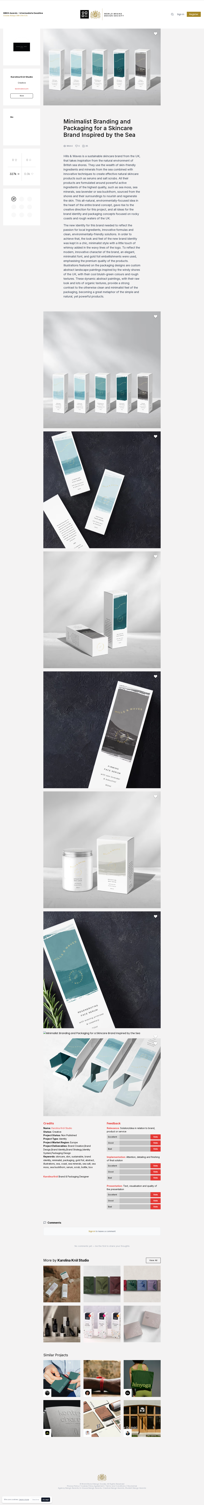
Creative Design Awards (113, 1488)
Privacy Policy (73, 1486)
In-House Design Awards (91, 1488)
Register (193, 14)
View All (153, 1260)
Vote (155, 1137)
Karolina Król (50, 1176)
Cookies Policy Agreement (92, 1486)
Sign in (180, 14)
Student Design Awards (135, 1488)
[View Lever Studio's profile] (128, 1393)
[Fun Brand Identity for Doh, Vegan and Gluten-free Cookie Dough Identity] (102, 1324)
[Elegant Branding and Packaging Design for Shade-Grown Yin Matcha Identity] (102, 1284)
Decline (35, 1499)
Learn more (24, 1499)
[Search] (172, 14)
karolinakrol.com (22, 89)
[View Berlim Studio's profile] (128, 1433)
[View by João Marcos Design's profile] (87, 1433)
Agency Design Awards (68, 1488)
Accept (46, 1499)
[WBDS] (13, 199)
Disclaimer (132, 1486)
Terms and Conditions (116, 1486)
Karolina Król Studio (61, 1128)
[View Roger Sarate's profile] (87, 1393)
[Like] (155, 34)
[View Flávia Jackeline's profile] (47, 1393)
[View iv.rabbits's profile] (47, 1433)
